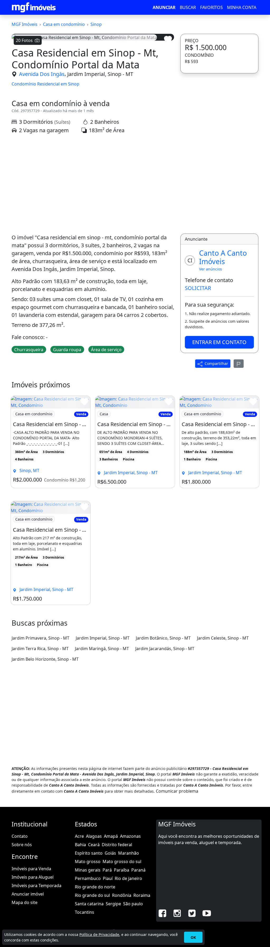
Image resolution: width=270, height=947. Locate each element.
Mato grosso (87, 861)
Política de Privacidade (99, 934)
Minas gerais (87, 870)
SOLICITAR (198, 288)
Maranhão (128, 853)
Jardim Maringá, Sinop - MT (102, 648)
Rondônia (121, 895)
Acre (79, 836)
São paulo (133, 904)
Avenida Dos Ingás (42, 74)
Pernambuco (88, 878)
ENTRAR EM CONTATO (219, 342)
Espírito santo (89, 853)
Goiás (110, 853)
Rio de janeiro (128, 878)
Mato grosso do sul (122, 861)
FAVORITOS (211, 7)
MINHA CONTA (241, 7)
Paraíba (121, 870)
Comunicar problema (177, 791)
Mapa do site (24, 902)
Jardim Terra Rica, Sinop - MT (40, 648)
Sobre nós (22, 845)
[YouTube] (206, 913)
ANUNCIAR (164, 7)
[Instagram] (177, 913)
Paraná (138, 870)
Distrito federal (117, 845)
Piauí (108, 878)
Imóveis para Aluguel (33, 877)
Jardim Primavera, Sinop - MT (40, 638)
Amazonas (130, 836)
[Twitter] (192, 913)
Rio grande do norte (95, 887)
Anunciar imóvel (28, 894)
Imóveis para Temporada (36, 885)
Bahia (80, 845)
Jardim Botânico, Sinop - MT (163, 638)
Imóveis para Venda (31, 869)
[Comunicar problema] (239, 363)
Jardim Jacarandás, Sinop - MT (164, 648)
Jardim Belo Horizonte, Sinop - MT (45, 659)
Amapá (111, 836)
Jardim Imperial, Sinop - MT (100, 74)
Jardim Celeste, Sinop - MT (223, 638)
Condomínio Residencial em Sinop (45, 84)
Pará (107, 870)
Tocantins (84, 912)
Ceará (94, 845)
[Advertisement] (93, 184)
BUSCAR (188, 7)
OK (193, 937)
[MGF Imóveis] (34, 7)
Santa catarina (89, 904)
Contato (20, 836)
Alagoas (94, 836)
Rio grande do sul (92, 895)
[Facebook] (162, 913)
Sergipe (113, 904)
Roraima (141, 895)
